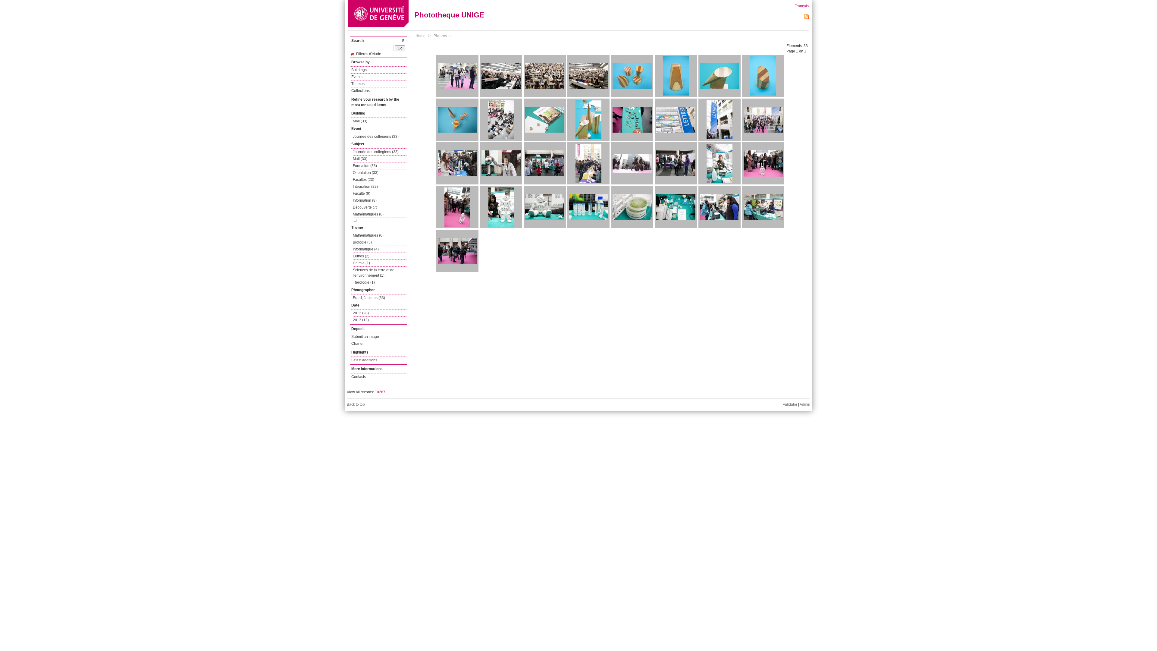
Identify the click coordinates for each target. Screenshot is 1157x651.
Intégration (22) (365, 186)
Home (420, 36)
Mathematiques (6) (368, 235)
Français (802, 6)
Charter (357, 343)
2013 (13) (361, 320)
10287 (380, 392)
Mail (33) (360, 121)
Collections (360, 91)
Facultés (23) (363, 180)
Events (356, 77)
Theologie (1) (364, 282)
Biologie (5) (362, 242)
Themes (358, 84)
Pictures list (443, 36)
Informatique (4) (366, 249)
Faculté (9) (361, 193)
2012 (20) (361, 313)
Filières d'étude (368, 54)
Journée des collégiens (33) (376, 136)
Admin (805, 404)
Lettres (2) (361, 256)
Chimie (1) (361, 263)
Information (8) (365, 200)
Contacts (358, 377)
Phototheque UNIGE (449, 15)
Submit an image (365, 337)
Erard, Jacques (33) (369, 298)
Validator (790, 404)
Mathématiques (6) (368, 214)
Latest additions (364, 360)
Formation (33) (365, 166)
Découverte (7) (365, 207)
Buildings (359, 70)
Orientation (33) (365, 173)
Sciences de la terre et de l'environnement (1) (373, 273)
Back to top (356, 404)
